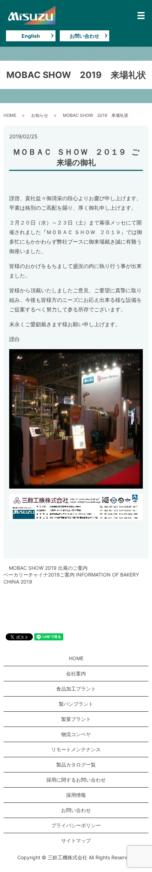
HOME (10, 115)
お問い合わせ (84, 36)
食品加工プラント (76, 689)
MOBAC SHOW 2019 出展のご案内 (48, 568)
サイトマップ (76, 840)
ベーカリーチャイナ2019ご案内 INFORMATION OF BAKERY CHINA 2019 (71, 578)
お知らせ (39, 115)
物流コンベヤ (76, 734)
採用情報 (76, 795)
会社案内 (76, 673)
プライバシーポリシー (76, 825)
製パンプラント (76, 704)
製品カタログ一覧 (76, 764)
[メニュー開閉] (141, 15)
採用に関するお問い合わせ (76, 780)
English (31, 36)
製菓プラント (76, 719)
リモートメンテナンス (76, 749)
